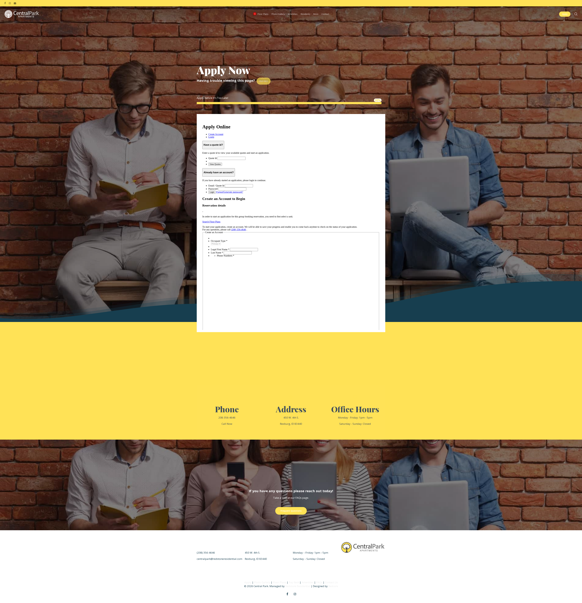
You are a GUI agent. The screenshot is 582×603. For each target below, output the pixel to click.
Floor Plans (279, 582)
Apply (247, 582)
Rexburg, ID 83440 (291, 423)
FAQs (319, 582)
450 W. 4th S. (291, 417)
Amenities (308, 582)
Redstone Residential (297, 586)
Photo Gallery (262, 582)
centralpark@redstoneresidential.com (219, 559)
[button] (291, 511)
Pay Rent (294, 582)
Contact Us (331, 582)
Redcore (333, 586)
